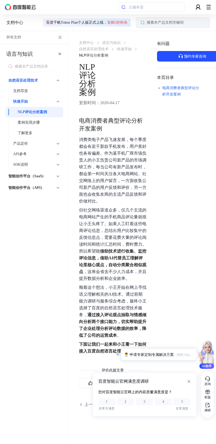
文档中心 (14, 22)
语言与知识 (19, 54)
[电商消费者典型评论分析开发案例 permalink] (107, 120)
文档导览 (20, 91)
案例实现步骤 (29, 122)
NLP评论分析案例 (32, 112)
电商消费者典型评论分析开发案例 (180, 91)
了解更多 (25, 133)
